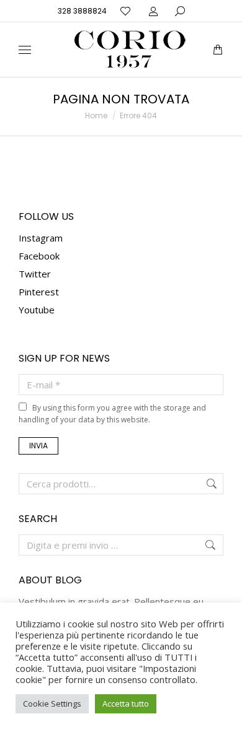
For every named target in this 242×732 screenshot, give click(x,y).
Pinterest (39, 291)
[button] (184, 10)
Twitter (35, 274)
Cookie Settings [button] (52, 703)
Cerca (210, 483)
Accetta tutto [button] (125, 703)
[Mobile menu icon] (25, 49)
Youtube (37, 309)
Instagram (41, 238)
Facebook (39, 256)
